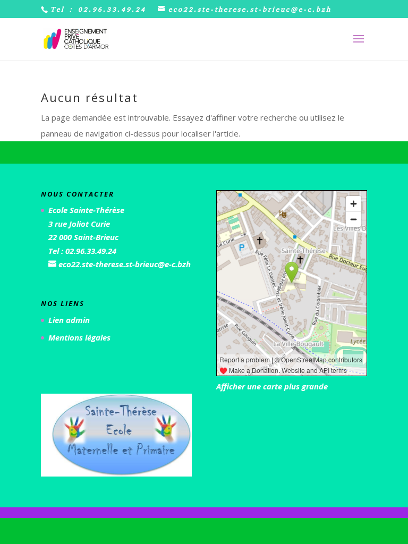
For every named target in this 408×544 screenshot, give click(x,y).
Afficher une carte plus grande (272, 386)
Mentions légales (79, 337)
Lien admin (69, 319)
